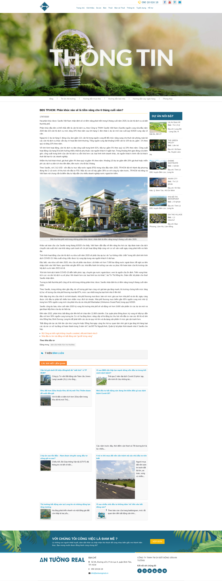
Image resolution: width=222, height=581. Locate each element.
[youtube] (170, 2)
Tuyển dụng (141, 8)
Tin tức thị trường (68, 99)
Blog (51, 99)
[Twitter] (149, 571)
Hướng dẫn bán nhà (116, 99)
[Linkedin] (159, 571)
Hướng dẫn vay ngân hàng (144, 99)
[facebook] (165, 2)
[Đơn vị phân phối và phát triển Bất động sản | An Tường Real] (56, 6)
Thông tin (131, 8)
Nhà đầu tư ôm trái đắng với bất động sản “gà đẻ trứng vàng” (67, 336)
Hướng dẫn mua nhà (92, 99)
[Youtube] (154, 571)
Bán (104, 8)
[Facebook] (139, 571)
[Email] (180, 2)
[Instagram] (144, 571)
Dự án (98, 8)
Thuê (110, 8)
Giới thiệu (90, 8)
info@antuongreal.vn (99, 573)
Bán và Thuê (119, 8)
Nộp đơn (157, 541)
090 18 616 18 (150, 2)
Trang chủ (80, 8)
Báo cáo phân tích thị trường (63, 345)
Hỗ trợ (150, 8)
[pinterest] (175, 2)
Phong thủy (168, 99)
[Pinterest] (164, 571)
